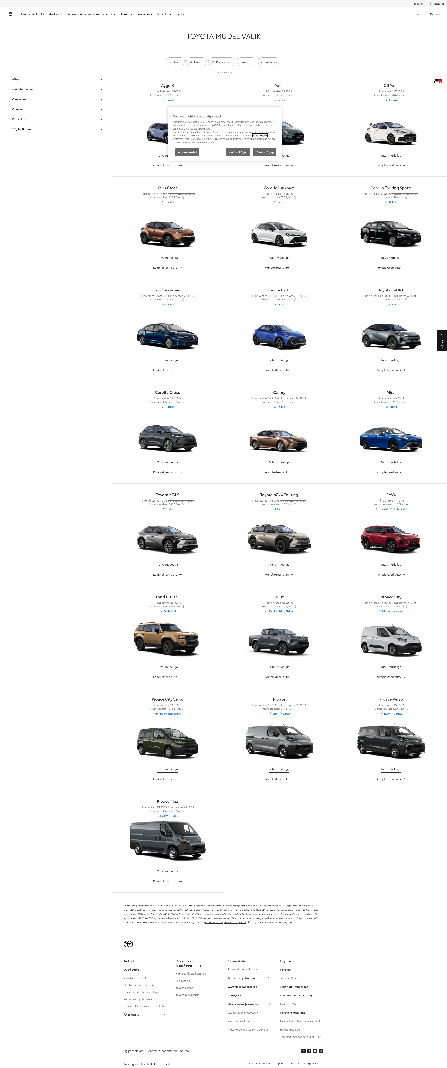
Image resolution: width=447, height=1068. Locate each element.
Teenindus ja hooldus (242, 978)
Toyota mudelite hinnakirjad (142, 992)
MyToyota (435, 13)
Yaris (279, 85)
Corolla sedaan (167, 289)
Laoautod (184, 980)
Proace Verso (391, 699)
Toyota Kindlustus (187, 994)
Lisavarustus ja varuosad (244, 1004)
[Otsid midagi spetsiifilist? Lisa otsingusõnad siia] (418, 14)
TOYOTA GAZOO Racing (296, 995)
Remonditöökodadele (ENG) (300, 1037)
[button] (175, 61)
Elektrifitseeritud (122, 14)
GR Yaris (391, 85)
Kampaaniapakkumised (191, 973)
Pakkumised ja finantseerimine (87, 14)
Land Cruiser (167, 596)
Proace (279, 699)
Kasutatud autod (52, 14)
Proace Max (167, 801)
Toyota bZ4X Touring (279, 494)
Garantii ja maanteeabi (243, 986)
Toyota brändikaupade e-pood (300, 1021)
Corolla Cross (167, 392)
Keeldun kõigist (238, 152)
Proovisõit (418, 3)
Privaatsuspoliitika (308, 1063)
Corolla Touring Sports (391, 187)
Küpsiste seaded (284, 1063)
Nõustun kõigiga (264, 152)
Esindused (438, 3)
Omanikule (163, 14)
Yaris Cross (168, 187)
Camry (279, 392)
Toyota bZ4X (167, 494)
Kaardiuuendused (239, 1021)
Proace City (391, 596)
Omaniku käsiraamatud (243, 1013)
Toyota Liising (185, 987)
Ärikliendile (144, 14)
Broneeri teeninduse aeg (244, 969)
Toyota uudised (290, 1029)
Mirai (391, 392)
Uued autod (29, 14)
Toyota (179, 14)
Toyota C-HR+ (391, 289)
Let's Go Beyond (290, 978)
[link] (167, 155)
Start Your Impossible (294, 986)
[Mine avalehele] (10, 14)
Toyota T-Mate (289, 1004)
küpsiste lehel (260, 135)
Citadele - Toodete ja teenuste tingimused (228, 922)
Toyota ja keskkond (293, 1012)
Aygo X (167, 85)
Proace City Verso (168, 699)
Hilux (279, 596)
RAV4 (391, 494)
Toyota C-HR (279, 289)
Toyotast (285, 969)
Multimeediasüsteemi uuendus (248, 1029)
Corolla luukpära (279, 187)
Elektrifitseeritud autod (139, 985)
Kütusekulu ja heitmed (138, 999)
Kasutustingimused (259, 1063)
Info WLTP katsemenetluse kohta (145, 1006)
